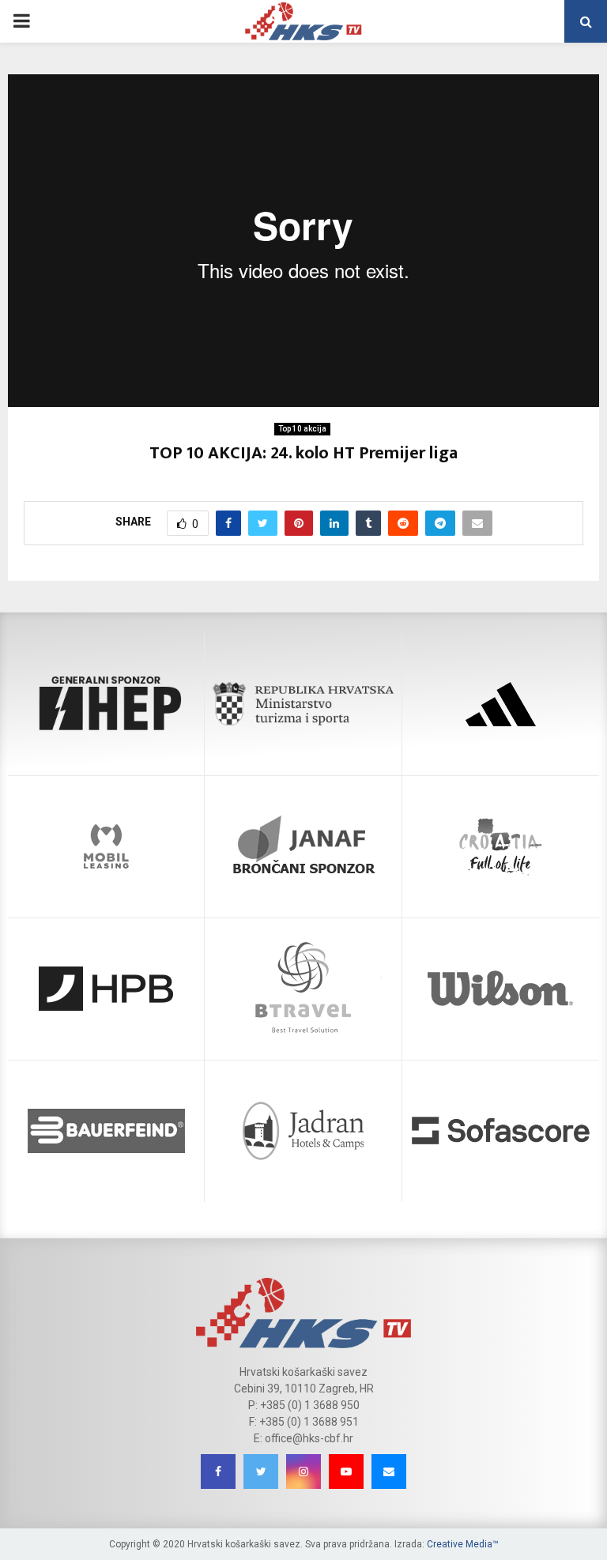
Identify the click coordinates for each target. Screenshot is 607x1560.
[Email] (388, 1471)
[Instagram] (303, 1471)
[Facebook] (218, 1471)
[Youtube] (346, 1471)
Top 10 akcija (302, 428)
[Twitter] (260, 1471)
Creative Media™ (463, 1544)
